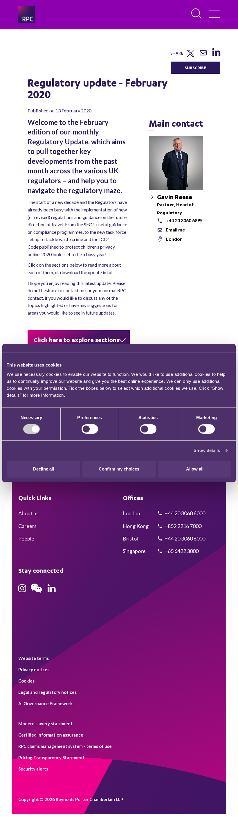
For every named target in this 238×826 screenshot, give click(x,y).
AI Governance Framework (45, 703)
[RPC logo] (26, 14)
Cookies (26, 680)
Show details (207, 450)
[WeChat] (36, 593)
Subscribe (195, 67)
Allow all (194, 468)
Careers (27, 526)
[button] (79, 339)
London (174, 239)
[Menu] (214, 14)
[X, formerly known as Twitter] (190, 56)
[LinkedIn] (216, 56)
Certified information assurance (50, 734)
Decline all (43, 468)
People (26, 538)
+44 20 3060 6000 (184, 513)
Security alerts (33, 768)
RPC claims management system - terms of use (65, 746)
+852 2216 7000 (182, 526)
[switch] (90, 429)
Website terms (33, 658)
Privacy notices (33, 669)
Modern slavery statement (45, 723)
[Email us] (203, 55)
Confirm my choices (119, 468)
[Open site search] (196, 14)
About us (28, 513)
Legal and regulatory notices (47, 692)
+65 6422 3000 (181, 551)
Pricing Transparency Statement (51, 757)
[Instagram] (22, 590)
